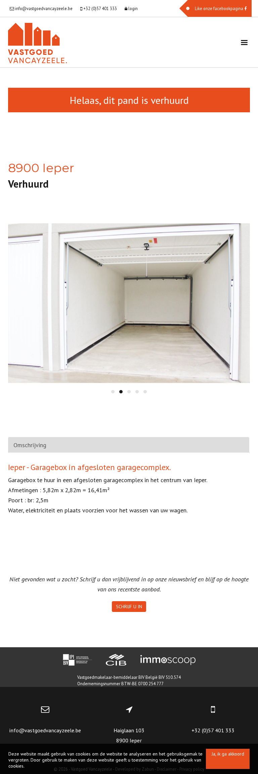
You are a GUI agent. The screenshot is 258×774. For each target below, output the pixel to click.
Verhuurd (28, 183)
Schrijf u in (129, 607)
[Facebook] (215, 8)
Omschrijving (29, 445)
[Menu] (244, 42)
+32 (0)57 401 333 (212, 730)
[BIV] (77, 660)
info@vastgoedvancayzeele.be (45, 730)
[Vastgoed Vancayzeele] (37, 42)
